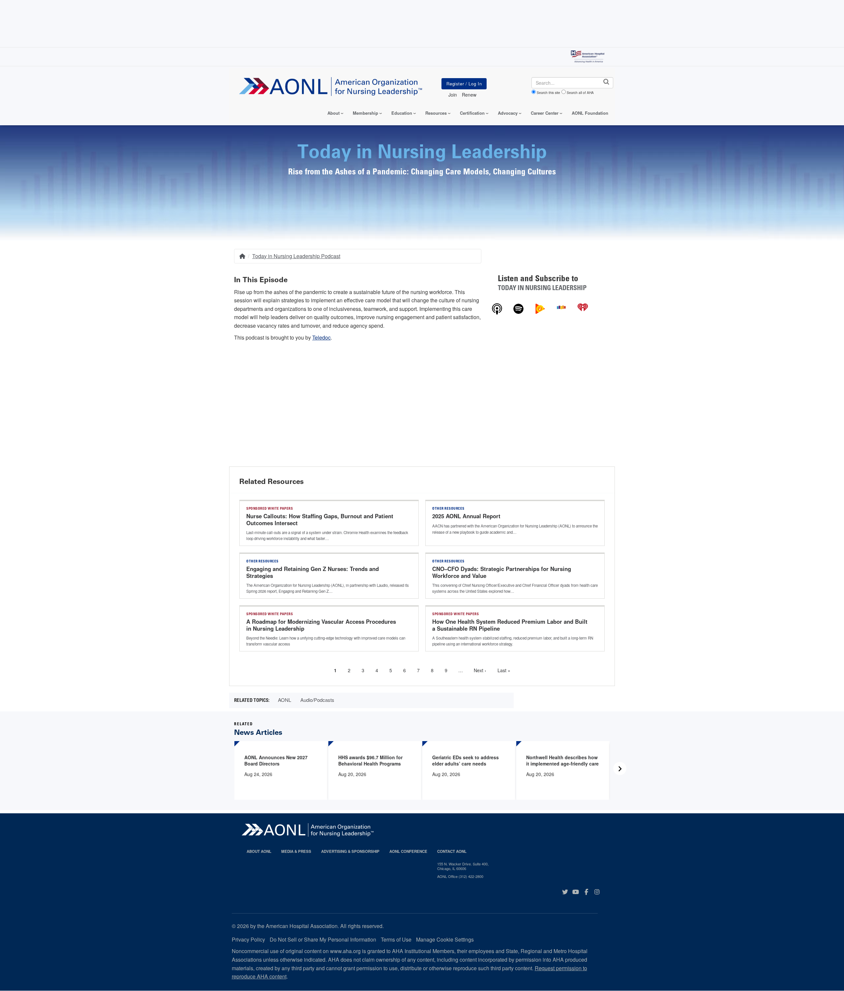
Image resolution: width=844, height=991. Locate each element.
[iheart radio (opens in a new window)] (582, 306)
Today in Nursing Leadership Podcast (296, 256)
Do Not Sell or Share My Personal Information (323, 939)
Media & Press (296, 851)
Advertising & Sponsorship (350, 851)
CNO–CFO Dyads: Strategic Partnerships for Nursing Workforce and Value (501, 572)
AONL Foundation (590, 113)
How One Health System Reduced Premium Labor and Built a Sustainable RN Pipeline (510, 625)
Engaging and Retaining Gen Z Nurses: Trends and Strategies (312, 572)
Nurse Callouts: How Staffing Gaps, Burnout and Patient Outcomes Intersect (319, 519)
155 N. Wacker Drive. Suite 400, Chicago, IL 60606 (463, 866)
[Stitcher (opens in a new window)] (561, 306)
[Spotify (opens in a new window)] (518, 308)
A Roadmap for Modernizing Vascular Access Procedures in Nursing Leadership (321, 625)
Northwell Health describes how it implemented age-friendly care (562, 760)
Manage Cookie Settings (445, 939)
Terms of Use (396, 939)
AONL (284, 699)
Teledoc (321, 337)
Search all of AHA (580, 92)
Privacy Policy (248, 939)
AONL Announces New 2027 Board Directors (276, 760)
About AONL (259, 851)
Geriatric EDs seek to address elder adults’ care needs (465, 760)
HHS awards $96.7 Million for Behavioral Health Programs (370, 760)
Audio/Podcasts (317, 699)
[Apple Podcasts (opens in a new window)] (497, 308)
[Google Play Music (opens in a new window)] (540, 308)
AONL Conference (408, 851)
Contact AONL (452, 851)
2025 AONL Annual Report (466, 516)
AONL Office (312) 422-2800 (460, 876)
